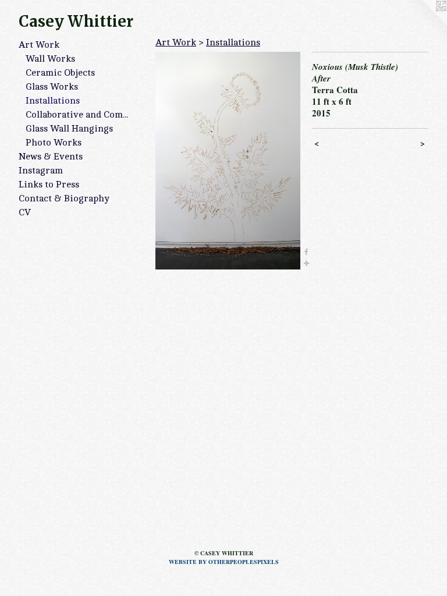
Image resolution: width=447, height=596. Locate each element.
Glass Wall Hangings (69, 128)
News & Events (51, 156)
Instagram (41, 170)
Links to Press (49, 184)
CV (25, 212)
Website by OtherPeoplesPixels (224, 562)
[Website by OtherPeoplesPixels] (423, 23)
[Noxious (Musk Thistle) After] (227, 160)
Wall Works (50, 59)
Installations (53, 100)
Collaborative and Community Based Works (80, 114)
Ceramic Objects (60, 73)
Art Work (39, 45)
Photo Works (53, 142)
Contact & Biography (64, 198)
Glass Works (52, 86)
